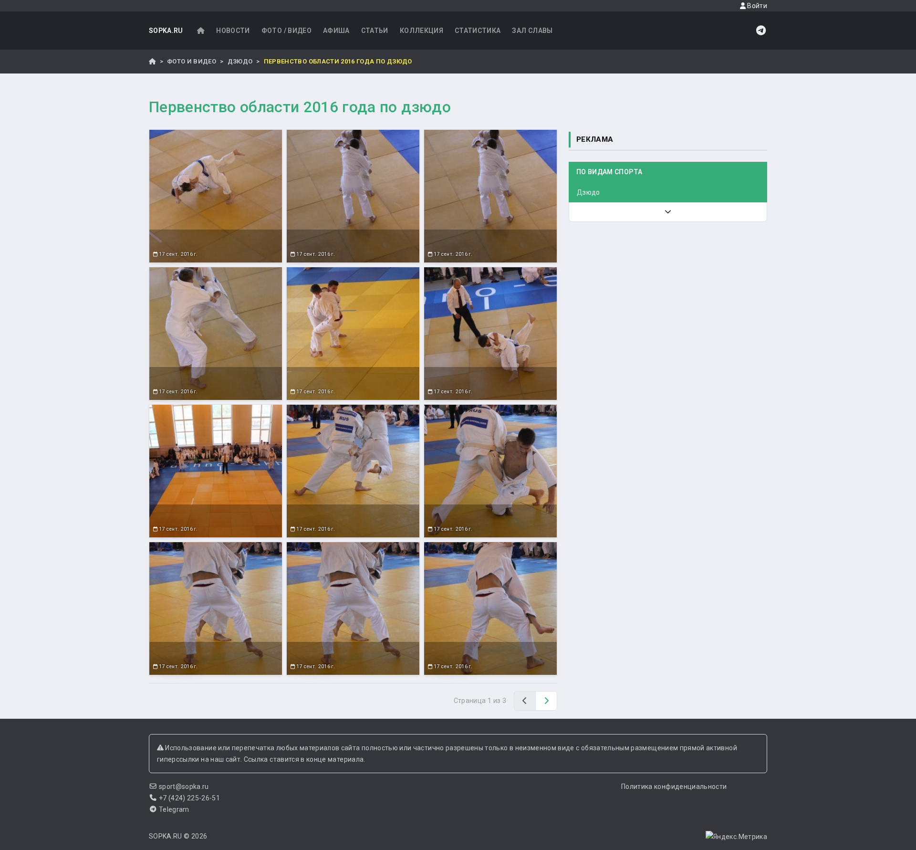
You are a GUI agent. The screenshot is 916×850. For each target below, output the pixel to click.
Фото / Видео (286, 30)
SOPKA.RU (166, 30)
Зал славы (532, 30)
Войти (756, 6)
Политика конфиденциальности (674, 786)
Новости (233, 30)
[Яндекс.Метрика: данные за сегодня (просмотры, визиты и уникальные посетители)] (736, 836)
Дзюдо (240, 61)
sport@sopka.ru (184, 786)
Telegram (174, 809)
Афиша (336, 30)
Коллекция (421, 30)
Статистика (478, 30)
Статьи (374, 30)
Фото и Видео (191, 61)
